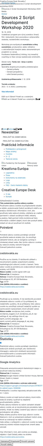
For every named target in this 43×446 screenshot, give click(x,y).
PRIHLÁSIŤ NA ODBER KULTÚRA (15, 141)
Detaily (8, 201)
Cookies (9, 154)
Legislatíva (10, 173)
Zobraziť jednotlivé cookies (11, 247)
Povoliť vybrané (27, 441)
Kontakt (9, 196)
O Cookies (15, 201)
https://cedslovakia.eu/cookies (12, 287)
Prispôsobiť (15, 441)
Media (4, 14)
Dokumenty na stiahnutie (15, 178)
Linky (8, 183)
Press (8, 175)
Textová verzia (11, 159)
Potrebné (6, 227)
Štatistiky (6, 339)
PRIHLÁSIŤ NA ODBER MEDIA (14, 137)
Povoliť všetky (6, 444)
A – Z (8, 156)
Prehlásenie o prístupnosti (16, 149)
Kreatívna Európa (8, 3)
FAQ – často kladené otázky (17, 185)
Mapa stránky (11, 151)
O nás (8, 194)
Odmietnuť (5, 441)
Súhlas (2, 201)
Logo (8, 180)
